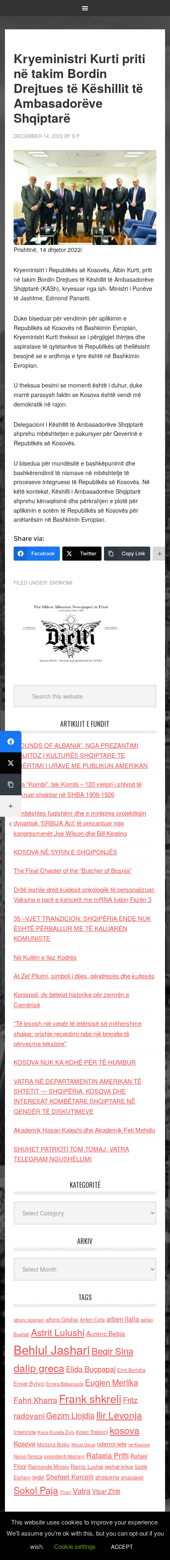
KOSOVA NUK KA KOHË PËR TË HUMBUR (75, 1062)
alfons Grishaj (62, 1319)
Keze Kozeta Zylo (56, 1432)
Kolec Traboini (92, 1431)
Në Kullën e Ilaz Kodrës (45, 957)
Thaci (65, 1492)
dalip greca (39, 1367)
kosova (124, 1429)
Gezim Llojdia (70, 1415)
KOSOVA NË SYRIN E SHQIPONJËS (65, 851)
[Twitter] (10, 763)
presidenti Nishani (64, 1456)
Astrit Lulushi (58, 1332)
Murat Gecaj (83, 1444)
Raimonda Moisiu (48, 1466)
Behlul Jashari (52, 1349)
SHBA (38, 1477)
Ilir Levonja (119, 1414)
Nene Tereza (28, 1456)
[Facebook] (10, 741)
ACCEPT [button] (122, 1546)
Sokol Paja (36, 1489)
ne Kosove (139, 1444)
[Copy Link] (10, 784)
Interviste (25, 1432)
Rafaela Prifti (107, 1455)
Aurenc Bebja (105, 1333)
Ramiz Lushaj (87, 1466)
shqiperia (107, 1477)
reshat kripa (119, 1466)
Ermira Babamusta (64, 1383)
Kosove (24, 1443)
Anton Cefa (92, 1319)
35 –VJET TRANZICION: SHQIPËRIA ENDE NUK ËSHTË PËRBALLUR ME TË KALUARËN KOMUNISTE (82, 928)
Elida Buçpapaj (91, 1368)
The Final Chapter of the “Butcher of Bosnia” (73, 870)
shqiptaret (132, 1477)
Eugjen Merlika (111, 1382)
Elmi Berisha (131, 1369)
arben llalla (122, 1319)
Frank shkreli (90, 1398)
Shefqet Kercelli (70, 1477)
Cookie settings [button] (75, 1546)
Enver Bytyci (29, 1383)
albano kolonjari (29, 1320)
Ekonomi (61, 582)
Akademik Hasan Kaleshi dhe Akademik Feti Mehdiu (84, 1129)
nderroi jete (112, 1444)
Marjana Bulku (53, 1444)
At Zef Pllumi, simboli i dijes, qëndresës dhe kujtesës (84, 975)
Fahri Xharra (35, 1399)
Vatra (81, 1490)
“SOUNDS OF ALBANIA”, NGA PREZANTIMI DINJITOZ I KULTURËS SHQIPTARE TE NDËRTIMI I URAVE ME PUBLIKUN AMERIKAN (81, 755)
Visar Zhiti (106, 1491)
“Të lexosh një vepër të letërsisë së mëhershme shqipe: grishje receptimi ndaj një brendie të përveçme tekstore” (78, 1033)
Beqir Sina (112, 1350)
